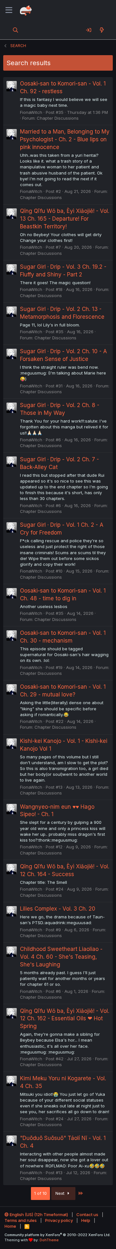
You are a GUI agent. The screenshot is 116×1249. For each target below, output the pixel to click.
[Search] (15, 30)
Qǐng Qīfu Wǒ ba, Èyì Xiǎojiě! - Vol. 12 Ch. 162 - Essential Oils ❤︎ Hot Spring (64, 1019)
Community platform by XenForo (58, 1235)
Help (85, 1220)
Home (10, 1226)
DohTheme (49, 1240)
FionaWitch (31, 112)
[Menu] (8, 10)
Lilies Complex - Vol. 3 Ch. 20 (57, 908)
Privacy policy (59, 1220)
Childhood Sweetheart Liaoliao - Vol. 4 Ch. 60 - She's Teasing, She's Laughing (61, 957)
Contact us (87, 1214)
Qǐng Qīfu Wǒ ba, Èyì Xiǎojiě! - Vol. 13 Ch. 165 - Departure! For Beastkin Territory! (64, 219)
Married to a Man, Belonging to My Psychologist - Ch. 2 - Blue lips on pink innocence (65, 139)
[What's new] (101, 30)
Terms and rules (21, 1220)
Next (60, 1193)
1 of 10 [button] (40, 1193)
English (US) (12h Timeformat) (38, 1214)
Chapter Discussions (58, 118)
